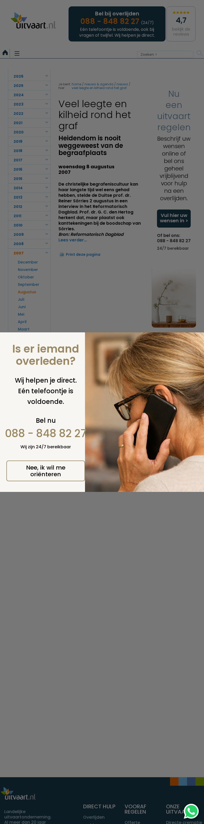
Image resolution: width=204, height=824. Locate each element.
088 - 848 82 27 (46, 433)
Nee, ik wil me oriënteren (45, 470)
